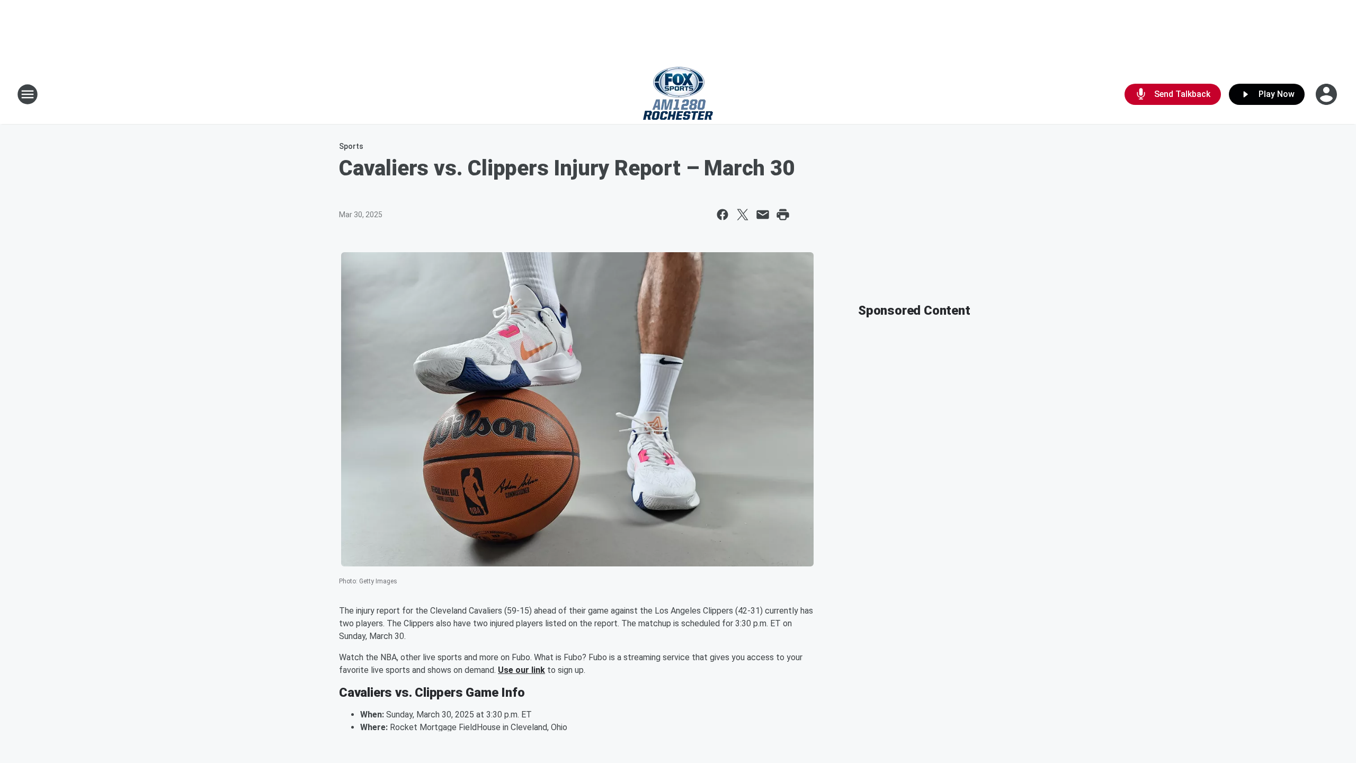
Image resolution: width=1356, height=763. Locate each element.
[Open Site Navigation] (27, 94)
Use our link (521, 670)
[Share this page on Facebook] (722, 214)
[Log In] (1327, 94)
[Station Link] (678, 94)
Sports (351, 146)
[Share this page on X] (742, 214)
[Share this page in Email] (762, 214)
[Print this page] (782, 214)
